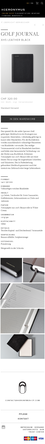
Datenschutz (30, 429)
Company (6, 16)
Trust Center (36, 432)
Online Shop (8, 13)
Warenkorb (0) (37, 3)
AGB (42, 429)
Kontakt (23, 419)
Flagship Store (23, 13)
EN (32, 3)
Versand (39, 427)
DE (28, 3)
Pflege (23, 414)
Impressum (26, 427)
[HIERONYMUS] (14, 9)
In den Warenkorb (22, 119)
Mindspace (17, 16)
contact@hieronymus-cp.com (22, 400)
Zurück (36, 25)
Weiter (42, 25)
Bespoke (36, 13)
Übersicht (16, 22)
